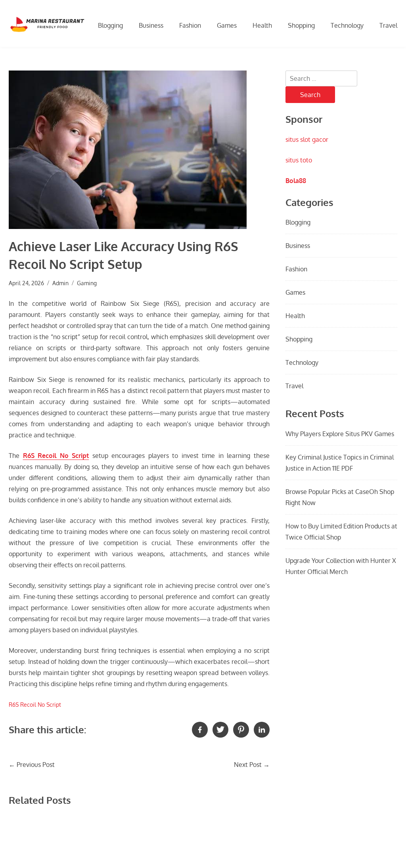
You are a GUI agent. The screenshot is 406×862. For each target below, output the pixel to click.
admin (60, 282)
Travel (388, 25)
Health (262, 25)
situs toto (298, 160)
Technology (347, 25)
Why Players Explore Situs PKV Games (339, 434)
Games (227, 25)
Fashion (190, 25)
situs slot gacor (306, 139)
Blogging (110, 25)
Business (151, 25)
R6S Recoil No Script (56, 456)
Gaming (87, 282)
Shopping (301, 25)
